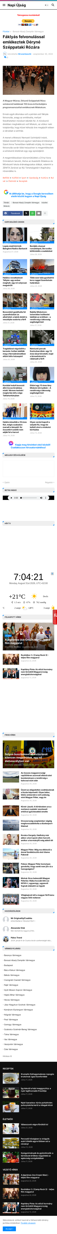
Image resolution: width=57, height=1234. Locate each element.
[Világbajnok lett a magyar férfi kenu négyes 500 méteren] (11, 899)
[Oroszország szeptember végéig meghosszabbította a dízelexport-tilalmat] (11, 825)
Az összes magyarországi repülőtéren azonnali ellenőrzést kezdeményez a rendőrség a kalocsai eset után (36, 777)
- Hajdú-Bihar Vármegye (13, 995)
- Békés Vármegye (11, 975)
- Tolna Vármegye (11, 1034)
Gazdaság (33, 177)
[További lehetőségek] (45, 213)
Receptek (23, 181)
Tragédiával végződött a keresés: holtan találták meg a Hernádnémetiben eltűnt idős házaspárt (14, 352)
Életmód (12, 181)
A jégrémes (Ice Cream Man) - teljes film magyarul (35, 1176)
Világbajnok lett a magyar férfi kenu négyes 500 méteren (37, 896)
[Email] (39, 213)
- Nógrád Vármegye (12, 1014)
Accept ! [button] (9, 1229)
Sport (23, 177)
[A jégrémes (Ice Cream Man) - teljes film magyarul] (11, 1179)
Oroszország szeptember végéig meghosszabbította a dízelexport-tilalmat (37, 823)
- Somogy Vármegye (12, 1024)
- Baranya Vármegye (12, 955)
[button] (4, 5)
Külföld (15, 177)
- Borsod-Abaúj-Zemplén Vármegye (27, 32)
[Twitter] (26, 213)
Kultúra (44, 177)
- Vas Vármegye (10, 1039)
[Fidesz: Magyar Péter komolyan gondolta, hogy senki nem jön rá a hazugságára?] (11, 868)
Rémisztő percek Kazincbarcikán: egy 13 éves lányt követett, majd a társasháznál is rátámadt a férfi (41, 353)
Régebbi (49, 482)
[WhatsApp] (32, 213)
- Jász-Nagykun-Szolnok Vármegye (19, 1004)
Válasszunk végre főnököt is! (34, 1124)
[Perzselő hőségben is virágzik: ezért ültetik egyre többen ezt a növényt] (11, 1143)
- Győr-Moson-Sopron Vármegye (17, 990)
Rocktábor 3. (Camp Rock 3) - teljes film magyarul (35, 656)
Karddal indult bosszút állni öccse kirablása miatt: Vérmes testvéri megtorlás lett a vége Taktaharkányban (13, 390)
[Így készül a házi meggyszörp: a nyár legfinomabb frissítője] (11, 1092)
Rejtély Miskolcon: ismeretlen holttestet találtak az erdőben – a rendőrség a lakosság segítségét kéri (40, 317)
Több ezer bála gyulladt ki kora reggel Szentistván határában (42, 280)
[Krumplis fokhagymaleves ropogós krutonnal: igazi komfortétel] (11, 1078)
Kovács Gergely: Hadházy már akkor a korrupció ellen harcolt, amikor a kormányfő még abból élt (37, 837)
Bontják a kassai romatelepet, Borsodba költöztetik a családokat (41, 248)
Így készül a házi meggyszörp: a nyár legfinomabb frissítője (36, 1089)
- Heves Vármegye (11, 1000)
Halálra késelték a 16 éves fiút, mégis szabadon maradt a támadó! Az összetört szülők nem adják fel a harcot (15, 427)
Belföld (6, 177)
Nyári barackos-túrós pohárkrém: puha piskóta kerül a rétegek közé (37, 1103)
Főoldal (6, 32)
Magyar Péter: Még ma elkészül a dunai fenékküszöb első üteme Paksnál (36, 852)
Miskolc (7, 206)
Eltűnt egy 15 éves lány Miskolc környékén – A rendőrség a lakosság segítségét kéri (40, 389)
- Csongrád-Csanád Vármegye (16, 980)
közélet (44, 203)
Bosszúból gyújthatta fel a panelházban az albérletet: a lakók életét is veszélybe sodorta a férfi (15, 316)
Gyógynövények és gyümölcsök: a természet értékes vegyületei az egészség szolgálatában (37, 1155)
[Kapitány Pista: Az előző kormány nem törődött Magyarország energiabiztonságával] (11, 673)
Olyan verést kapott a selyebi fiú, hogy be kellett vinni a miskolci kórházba (40, 426)
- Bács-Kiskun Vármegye (14, 970)
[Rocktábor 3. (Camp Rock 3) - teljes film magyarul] (11, 659)
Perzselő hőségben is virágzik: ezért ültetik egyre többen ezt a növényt (35, 1141)
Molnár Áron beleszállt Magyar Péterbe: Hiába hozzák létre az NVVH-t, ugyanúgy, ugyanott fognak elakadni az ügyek (35, 882)
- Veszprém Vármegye (13, 1044)
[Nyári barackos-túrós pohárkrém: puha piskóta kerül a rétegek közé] (11, 1106)
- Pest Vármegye (10, 1019)
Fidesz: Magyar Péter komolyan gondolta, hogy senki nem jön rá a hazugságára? (37, 866)
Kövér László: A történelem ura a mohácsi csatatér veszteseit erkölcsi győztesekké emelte (36, 809)
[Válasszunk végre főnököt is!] (11, 1128)
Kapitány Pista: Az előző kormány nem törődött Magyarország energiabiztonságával (36, 672)
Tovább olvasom (28, 1223)
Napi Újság (17, 5)
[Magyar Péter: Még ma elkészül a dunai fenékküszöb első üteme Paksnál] (11, 853)
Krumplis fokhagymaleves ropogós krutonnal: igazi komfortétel (37, 1075)
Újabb (7, 482)
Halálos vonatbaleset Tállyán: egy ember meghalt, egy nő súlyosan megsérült (15, 281)
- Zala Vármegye (10, 1049)
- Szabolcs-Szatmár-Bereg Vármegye (20, 1029)
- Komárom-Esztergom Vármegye (18, 1009)
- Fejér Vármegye (10, 985)
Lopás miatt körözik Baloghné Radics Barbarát (15, 247)
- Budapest (8, 965)
